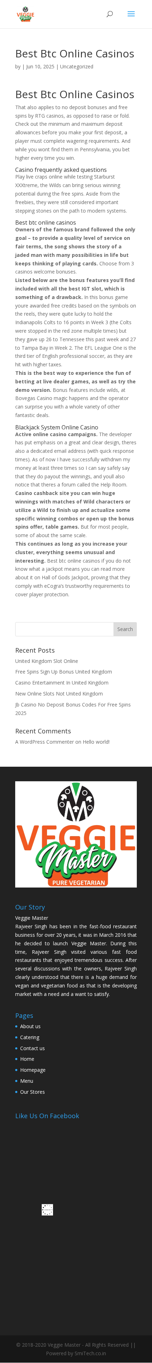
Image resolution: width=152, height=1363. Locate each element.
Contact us (32, 1048)
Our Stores (32, 1091)
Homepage (33, 1069)
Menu (26, 1080)
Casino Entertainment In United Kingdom (62, 682)
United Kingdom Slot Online (46, 661)
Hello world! (96, 741)
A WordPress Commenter (44, 741)
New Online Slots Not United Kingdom (59, 693)
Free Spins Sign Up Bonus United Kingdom (63, 671)
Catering (29, 1037)
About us (30, 1026)
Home (27, 1058)
